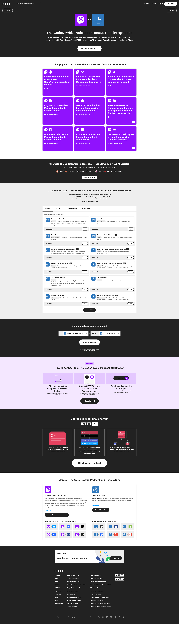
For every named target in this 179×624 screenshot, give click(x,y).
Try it (85, 229)
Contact (81, 617)
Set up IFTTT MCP (89, 177)
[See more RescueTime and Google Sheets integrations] (113, 526)
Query (99, 237)
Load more (89, 310)
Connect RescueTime (101, 509)
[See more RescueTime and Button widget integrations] (113, 534)
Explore (146, 3)
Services (57, 578)
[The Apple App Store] (119, 575)
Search (56, 597)
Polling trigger (101, 221)
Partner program (72, 617)
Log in (161, 3)
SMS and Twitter (71, 594)
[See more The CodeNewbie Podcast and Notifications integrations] (51, 526)
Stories (56, 581)
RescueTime (102, 33)
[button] (89, 401)
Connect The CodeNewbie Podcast (57, 515)
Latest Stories (95, 575)
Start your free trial (89, 463)
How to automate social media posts (100, 603)
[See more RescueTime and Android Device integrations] (127, 526)
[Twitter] (115, 617)
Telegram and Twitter (72, 603)
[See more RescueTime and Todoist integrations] (127, 534)
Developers (58, 617)
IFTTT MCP (57, 587)
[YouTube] (111, 617)
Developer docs (59, 603)
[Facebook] (99, 617)
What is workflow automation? (98, 587)
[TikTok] (119, 617)
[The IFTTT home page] (6, 3)
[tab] (48, 209)
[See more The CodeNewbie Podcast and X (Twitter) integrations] (79, 526)
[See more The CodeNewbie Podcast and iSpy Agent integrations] (79, 534)
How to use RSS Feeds (96, 591)
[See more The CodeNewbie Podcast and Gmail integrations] (65, 534)
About (91, 617)
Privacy (86, 617)
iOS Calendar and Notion (73, 581)
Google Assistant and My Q (74, 587)
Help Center (58, 591)
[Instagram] (107, 617)
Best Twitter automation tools (98, 581)
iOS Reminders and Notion (74, 597)
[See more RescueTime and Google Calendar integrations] (98, 534)
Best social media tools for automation (100, 606)
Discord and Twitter (72, 606)
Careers (64, 617)
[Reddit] (123, 617)
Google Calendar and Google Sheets (76, 584)
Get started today (89, 48)
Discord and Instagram (73, 578)
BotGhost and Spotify (73, 591)
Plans (154, 3)
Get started (170, 3)
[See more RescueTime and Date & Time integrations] (98, 526)
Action (54, 221)
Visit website (48, 510)
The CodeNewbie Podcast (67, 33)
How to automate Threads (97, 600)
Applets (57, 584)
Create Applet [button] (89, 342)
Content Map (58, 594)
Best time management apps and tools (100, 584)
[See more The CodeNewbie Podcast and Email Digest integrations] (65, 526)
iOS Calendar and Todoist (74, 600)
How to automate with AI (96, 578)
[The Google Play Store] (119, 579)
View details (49, 229)
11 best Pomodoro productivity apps (100, 597)
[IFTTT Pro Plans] (116, 235)
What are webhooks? (96, 594)
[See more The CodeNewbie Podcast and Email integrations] (51, 534)
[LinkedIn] (103, 617)
